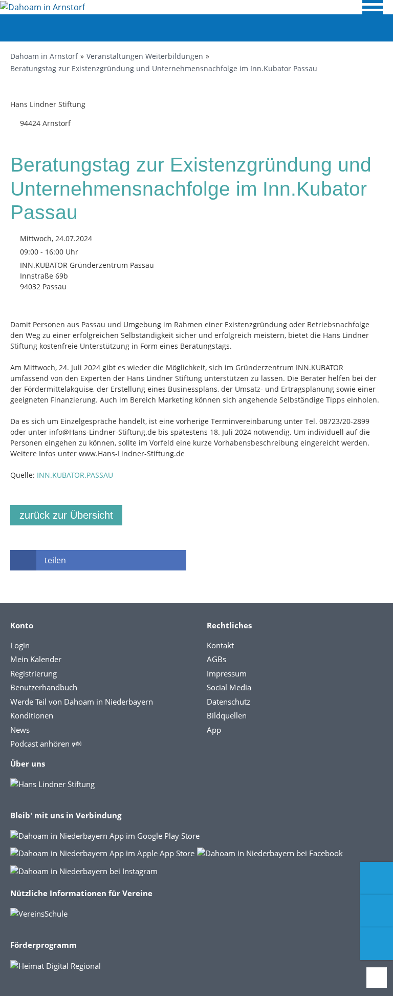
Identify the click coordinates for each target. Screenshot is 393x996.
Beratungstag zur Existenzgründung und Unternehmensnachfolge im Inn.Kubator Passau (163, 68)
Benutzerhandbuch (43, 687)
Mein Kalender (35, 659)
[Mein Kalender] (376, 943)
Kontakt (220, 645)
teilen (55, 560)
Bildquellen (227, 715)
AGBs (216, 659)
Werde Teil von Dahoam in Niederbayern (81, 701)
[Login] (376, 911)
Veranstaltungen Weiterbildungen (144, 56)
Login (20, 645)
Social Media (229, 687)
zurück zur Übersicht (66, 515)
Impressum (227, 673)
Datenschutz (228, 701)
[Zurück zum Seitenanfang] (376, 977)
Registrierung (33, 673)
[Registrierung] (376, 878)
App (214, 730)
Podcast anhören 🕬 (45, 743)
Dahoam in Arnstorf (44, 56)
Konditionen (31, 715)
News (20, 730)
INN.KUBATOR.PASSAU (75, 475)
